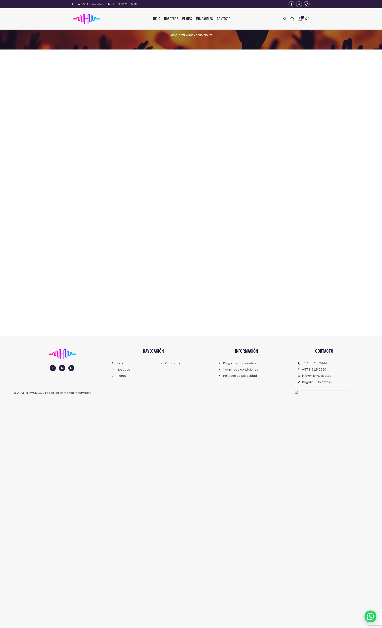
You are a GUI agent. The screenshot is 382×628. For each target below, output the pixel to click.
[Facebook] (62, 368)
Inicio (173, 35)
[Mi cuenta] (284, 19)
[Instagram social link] (299, 4)
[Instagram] (53, 368)
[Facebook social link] (291, 4)
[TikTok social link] (307, 4)
